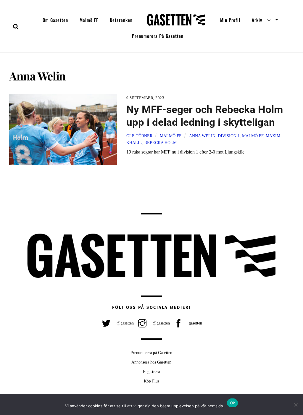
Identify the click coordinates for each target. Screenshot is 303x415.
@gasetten (124, 323)
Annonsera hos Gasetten (151, 362)
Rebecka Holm (160, 142)
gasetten (195, 323)
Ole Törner (139, 135)
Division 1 (229, 135)
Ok (232, 403)
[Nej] (296, 405)
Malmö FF (89, 20)
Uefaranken (121, 20)
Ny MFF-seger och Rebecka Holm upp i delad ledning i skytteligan (204, 115)
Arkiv (257, 20)
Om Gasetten (55, 20)
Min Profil (230, 20)
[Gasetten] (176, 20)
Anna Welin (202, 135)
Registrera (151, 371)
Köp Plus (151, 381)
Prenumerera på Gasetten (157, 36)
